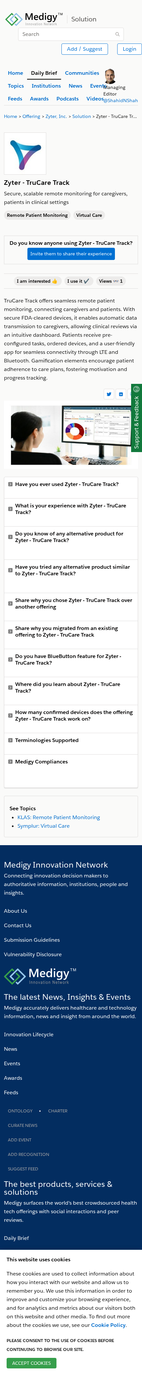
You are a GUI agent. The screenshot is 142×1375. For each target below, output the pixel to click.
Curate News (22, 1125)
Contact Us (17, 925)
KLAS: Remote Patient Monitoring (59, 817)
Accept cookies (31, 1363)
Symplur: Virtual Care (44, 825)
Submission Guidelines (32, 939)
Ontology (20, 1111)
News (10, 1049)
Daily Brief (16, 1238)
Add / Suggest (84, 48)
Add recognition (28, 1154)
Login (129, 48)
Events (12, 1063)
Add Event (19, 1140)
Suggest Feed (23, 1169)
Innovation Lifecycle (28, 1034)
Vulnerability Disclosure (33, 954)
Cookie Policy (108, 1325)
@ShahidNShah (120, 100)
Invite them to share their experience (71, 254)
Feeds (11, 1092)
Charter (57, 1111)
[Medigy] (34, 18)
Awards (13, 1077)
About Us (15, 910)
